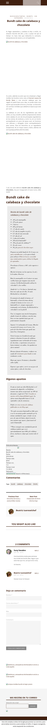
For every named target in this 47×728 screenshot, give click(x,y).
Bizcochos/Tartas (17, 16)
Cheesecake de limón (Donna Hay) (33, 500)
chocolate (28, 484)
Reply (37, 551)
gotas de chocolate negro (25, 247)
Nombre (9, 595)
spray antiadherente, (16, 254)
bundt (13, 484)
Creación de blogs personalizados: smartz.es (27, 721)
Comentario (9, 620)
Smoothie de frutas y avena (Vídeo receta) (13, 500)
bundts (30, 16)
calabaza (20, 484)
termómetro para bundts (24, 354)
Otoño (35, 484)
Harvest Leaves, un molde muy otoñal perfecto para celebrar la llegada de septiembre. (24, 259)
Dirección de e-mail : (12, 703)
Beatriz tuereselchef (22, 573)
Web (7, 611)
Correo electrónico (12, 603)
